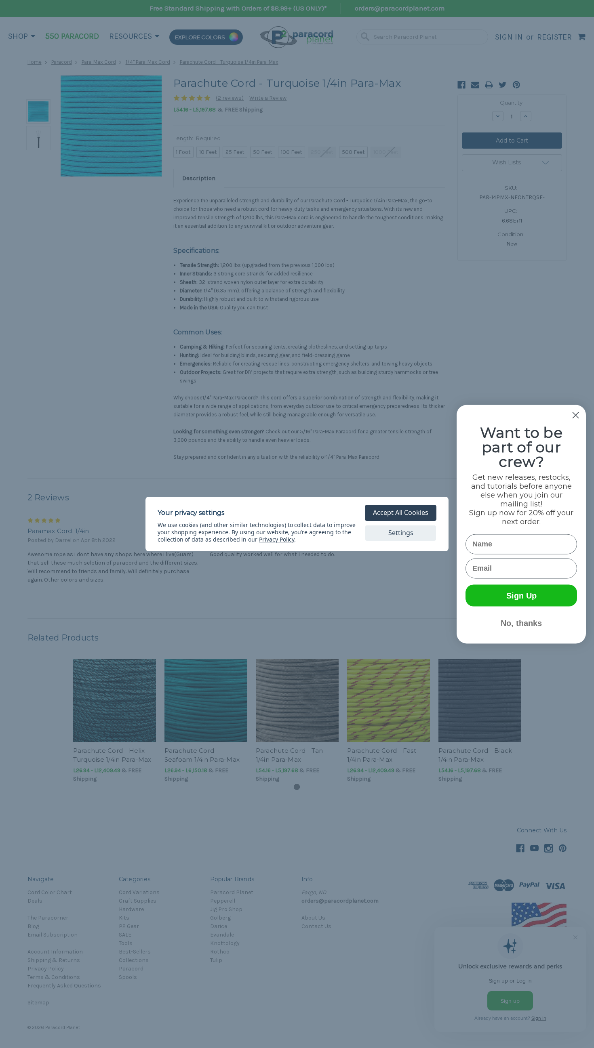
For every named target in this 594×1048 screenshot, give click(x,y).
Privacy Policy (276, 539)
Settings (400, 532)
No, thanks (521, 622)
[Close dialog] (576, 415)
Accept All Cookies (400, 512)
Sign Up (521, 595)
